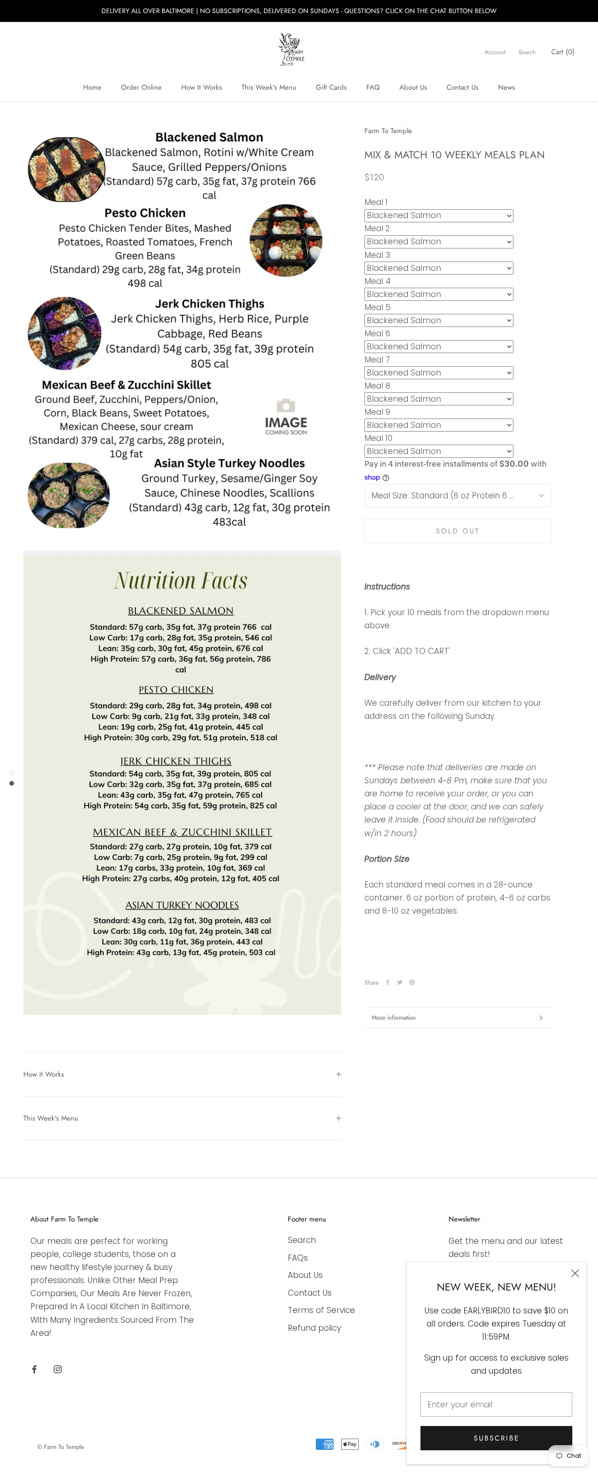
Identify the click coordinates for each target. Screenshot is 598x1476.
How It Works (201, 87)
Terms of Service (321, 1310)
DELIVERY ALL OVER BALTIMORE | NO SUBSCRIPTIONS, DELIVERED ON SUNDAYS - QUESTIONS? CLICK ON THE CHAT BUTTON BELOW (299, 10)
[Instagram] (58, 1368)
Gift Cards (331, 87)
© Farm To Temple (60, 1446)
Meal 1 (376, 202)
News (506, 87)
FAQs (298, 1257)
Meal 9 (377, 412)
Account (494, 52)
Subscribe (497, 1438)
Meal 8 (377, 385)
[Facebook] (388, 982)
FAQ (373, 87)
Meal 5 (377, 307)
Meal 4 (377, 281)
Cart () (563, 52)
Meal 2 (377, 228)
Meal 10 (378, 438)
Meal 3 (377, 255)
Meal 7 (377, 359)
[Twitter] (400, 982)
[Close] (575, 1273)
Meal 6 (377, 333)
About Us (413, 87)
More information (394, 1017)
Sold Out (458, 531)
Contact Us (462, 87)
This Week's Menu (269, 87)
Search (527, 52)
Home (92, 87)
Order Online (141, 87)
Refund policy (314, 1328)
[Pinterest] (412, 982)
